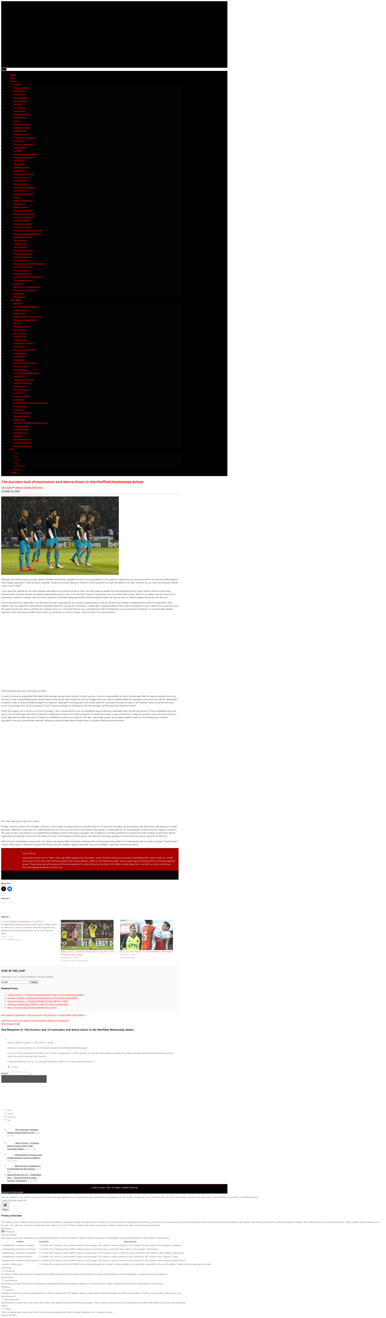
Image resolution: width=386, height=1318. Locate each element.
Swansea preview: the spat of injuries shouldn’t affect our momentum (35, 1020)
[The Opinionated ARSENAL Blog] (114, 66)
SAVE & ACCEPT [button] (9, 1315)
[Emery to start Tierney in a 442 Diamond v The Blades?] (148, 935)
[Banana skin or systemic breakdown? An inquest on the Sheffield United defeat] (89, 935)
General (19, 487)
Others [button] (4, 1305)
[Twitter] (5, 875)
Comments (11, 1116)
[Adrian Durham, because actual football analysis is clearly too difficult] (10, 1154)
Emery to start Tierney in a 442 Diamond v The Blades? (146, 951)
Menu (3, 69)
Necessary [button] (6, 1228)
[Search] (31, 1074)
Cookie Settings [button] (8, 1200)
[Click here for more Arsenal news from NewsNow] (24, 1079)
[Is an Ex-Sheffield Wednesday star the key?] (31, 930)
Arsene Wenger (34, 1015)
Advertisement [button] (8, 1296)
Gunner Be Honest (33, 487)
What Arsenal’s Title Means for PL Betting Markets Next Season (24, 1167)
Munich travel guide (10, 1023)
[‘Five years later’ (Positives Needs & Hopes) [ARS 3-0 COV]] (10, 1129)
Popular (10, 1113)
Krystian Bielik (64, 1015)
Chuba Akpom (49, 1015)
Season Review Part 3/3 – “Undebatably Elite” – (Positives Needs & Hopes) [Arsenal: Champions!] (24, 1177)
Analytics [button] (5, 1286)
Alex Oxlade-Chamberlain (13, 1015)
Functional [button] (6, 1267)
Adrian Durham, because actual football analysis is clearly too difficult (24, 1156)
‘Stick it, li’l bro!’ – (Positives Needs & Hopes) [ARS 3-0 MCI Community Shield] (23, 1146)
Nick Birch (6, 487)
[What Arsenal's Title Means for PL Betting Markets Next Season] (10, 1166)
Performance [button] (7, 1277)
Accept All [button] (21, 1200)
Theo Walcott (78, 1015)
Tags (9, 1120)
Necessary (10, 1231)
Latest (9, 1110)
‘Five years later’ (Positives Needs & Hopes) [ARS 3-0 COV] (22, 1131)
